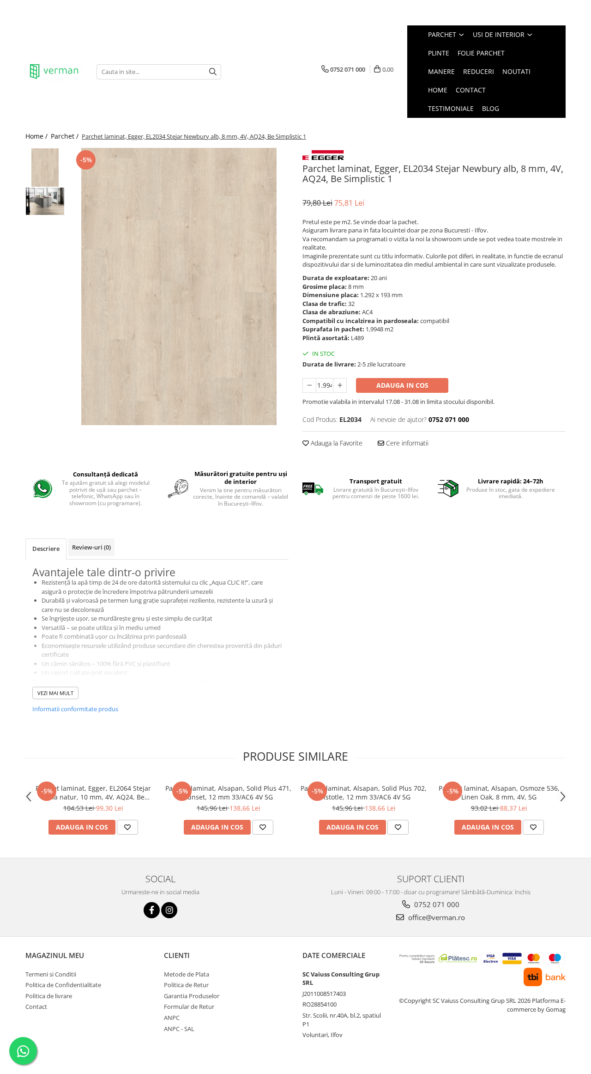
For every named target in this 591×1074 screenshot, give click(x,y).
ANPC (172, 1017)
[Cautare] (213, 71)
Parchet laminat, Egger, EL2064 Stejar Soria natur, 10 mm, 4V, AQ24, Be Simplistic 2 (93, 792)
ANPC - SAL (179, 1029)
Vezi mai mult (55, 693)
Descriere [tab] (46, 548)
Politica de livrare (48, 996)
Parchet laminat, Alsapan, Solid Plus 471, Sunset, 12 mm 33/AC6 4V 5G (228, 792)
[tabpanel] (179, 286)
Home (437, 89)
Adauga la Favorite (335, 443)
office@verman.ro (435, 917)
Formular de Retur (189, 1006)
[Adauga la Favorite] (127, 827)
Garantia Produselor (191, 996)
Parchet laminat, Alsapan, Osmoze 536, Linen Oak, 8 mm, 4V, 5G (499, 792)
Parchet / (65, 136)
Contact (471, 89)
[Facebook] (152, 910)
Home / (37, 136)
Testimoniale (451, 108)
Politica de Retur (186, 985)
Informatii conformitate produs (75, 709)
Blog (490, 108)
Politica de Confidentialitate (63, 985)
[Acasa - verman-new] (54, 72)
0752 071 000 (435, 904)
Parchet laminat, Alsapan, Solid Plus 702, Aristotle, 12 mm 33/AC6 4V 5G (364, 792)
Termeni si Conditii (50, 974)
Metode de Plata (186, 974)
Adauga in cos (402, 385)
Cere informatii (406, 443)
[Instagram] (169, 910)
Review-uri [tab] (91, 547)
